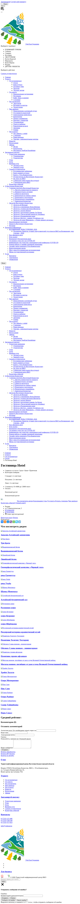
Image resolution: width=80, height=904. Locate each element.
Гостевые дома (18, 86)
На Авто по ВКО (19, 179)
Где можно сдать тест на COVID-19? (22, 241)
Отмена (12, 898)
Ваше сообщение (7, 748)
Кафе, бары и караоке (21, 98)
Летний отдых (18, 165)
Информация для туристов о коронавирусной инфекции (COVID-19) (33, 242)
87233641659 (9, 510)
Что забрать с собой (20, 133)
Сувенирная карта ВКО (21, 182)
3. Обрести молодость (21, 194)
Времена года (14, 163)
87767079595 (9, 512)
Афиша (11, 145)
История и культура (20, 105)
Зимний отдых (18, 167)
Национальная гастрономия (23, 94)
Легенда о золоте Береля (22, 210)
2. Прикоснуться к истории (23, 192)
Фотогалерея (13, 143)
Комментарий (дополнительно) (12, 896)
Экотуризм (17, 103)
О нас (7, 254)
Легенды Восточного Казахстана (21, 203)
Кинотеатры (17, 116)
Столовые (16, 100)
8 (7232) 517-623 (6, 822)
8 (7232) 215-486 (6, 819)
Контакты (12, 256)
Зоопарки (16, 128)
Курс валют (13, 237)
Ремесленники (18, 137)
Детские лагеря (18, 90)
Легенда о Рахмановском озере (24, 216)
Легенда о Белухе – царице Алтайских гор (28, 218)
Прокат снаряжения (20, 118)
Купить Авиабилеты (8, 752)
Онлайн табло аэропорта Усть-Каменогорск (24, 246)
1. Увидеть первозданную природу (25, 190)
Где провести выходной (21, 113)
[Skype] (16, 522)
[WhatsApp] (13, 522)
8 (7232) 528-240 (6, 820)
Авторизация (5, 2)
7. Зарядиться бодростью (22, 201)
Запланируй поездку (12, 152)
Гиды (11, 162)
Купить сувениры (61, 501)
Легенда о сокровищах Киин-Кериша (26, 207)
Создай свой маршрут (18, 2)
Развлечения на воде (20, 126)
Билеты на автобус (7, 755)
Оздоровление (18, 122)
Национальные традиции (18, 222)
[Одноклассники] (5, 522)
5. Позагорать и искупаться (23, 197)
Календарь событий (16, 184)
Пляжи (15, 130)
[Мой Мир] (8, 522)
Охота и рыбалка (19, 124)
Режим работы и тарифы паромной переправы (25, 244)
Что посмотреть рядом (25, 501)
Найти (3, 881)
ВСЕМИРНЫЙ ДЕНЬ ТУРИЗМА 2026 (23, 229)
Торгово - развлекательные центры (25, 139)
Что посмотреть (14, 101)
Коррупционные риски (17, 248)
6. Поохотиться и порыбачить (23, 199)
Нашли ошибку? (22, 900)
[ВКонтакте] (2, 522)
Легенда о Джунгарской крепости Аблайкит (29, 214)
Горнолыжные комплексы (22, 115)
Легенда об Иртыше (20, 205)
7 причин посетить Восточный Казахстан (24, 188)
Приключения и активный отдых (25, 111)
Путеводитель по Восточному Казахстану (28, 177)
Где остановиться (15, 81)
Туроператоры (18, 156)
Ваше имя (4, 733)
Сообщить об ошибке (8, 900)
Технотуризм (18, 107)
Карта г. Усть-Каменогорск (22, 175)
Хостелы (16, 88)
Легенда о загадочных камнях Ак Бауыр (27, 212)
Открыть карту (20, 503)
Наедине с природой (20, 120)
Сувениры (17, 135)
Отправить (5, 898)
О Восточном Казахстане (14, 186)
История (12, 226)
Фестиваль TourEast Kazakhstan (24, 150)
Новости (12, 141)
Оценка (3, 737)
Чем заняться (13, 109)
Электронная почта (8, 735)
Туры (11, 160)
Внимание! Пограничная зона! (20, 239)
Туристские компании (17, 154)
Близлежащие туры (40, 501)
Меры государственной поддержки (21, 252)
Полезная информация (13, 227)
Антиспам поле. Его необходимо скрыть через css (18, 730)
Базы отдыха (17, 85)
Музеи (15, 147)
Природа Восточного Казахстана (21, 224)
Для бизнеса (13, 257)
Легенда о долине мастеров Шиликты (26, 209)
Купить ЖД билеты (8, 754)
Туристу (8, 79)
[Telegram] (19, 522)
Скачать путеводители (9, 73)
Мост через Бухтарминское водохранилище (24, 250)
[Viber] (11, 522)
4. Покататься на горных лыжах (24, 195)
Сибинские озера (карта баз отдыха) (26, 180)
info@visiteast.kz (6, 826)
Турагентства (18, 158)
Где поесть (13, 92)
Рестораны (17, 96)
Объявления (13, 259)
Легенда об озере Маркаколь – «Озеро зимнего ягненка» (33, 220)
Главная (8, 77)
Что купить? (13, 132)
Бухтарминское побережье (22, 171)
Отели (15, 83)
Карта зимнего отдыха (21, 173)
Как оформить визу (16, 235)
